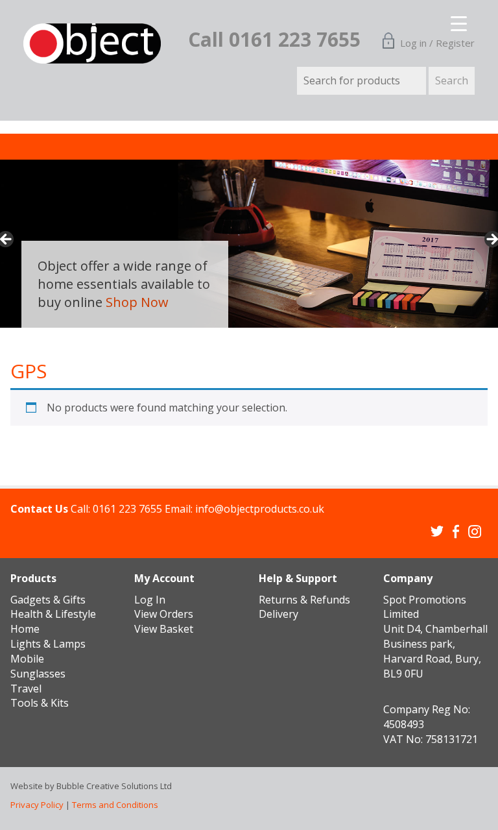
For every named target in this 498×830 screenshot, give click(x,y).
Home (25, 629)
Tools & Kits (39, 703)
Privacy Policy (37, 805)
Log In (149, 599)
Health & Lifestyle (53, 614)
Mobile (27, 659)
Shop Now (137, 302)
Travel (26, 688)
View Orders (163, 614)
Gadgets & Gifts (48, 599)
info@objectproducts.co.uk (259, 509)
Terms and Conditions (115, 805)
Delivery (278, 614)
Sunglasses (37, 673)
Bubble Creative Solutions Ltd (114, 786)
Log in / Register (437, 42)
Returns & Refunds (304, 599)
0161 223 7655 (127, 509)
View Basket (163, 629)
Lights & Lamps (48, 644)
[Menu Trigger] (450, 19)
